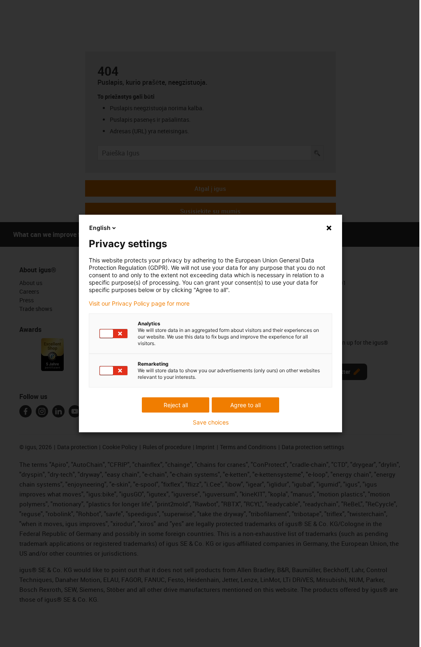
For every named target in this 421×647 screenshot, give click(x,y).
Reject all (176, 404)
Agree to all (245, 404)
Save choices (211, 422)
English (100, 227)
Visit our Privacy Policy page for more (139, 303)
